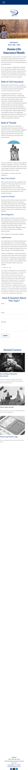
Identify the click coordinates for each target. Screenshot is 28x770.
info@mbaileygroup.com (14, 766)
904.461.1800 (16, 759)
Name (3, 303)
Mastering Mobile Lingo (9, 437)
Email (2, 312)
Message (3, 321)
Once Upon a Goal (7, 407)
